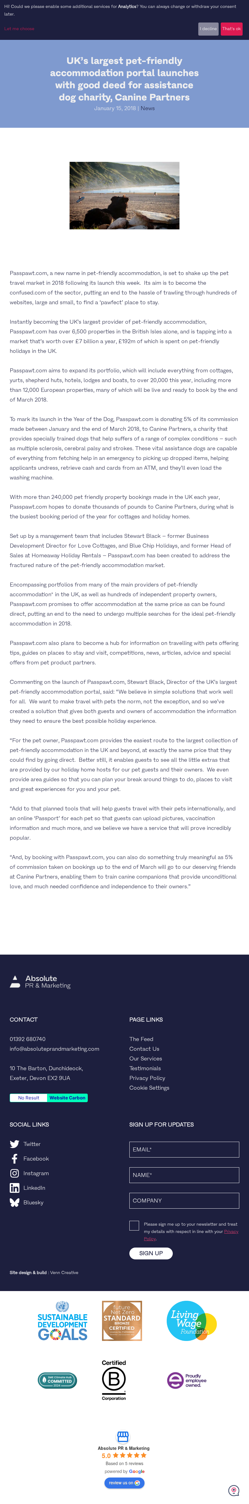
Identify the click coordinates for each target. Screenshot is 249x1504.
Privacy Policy (147, 1078)
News (148, 108)
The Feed (141, 1039)
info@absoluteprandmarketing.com (54, 1049)
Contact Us (144, 1049)
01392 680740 (28, 1039)
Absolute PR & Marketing (124, 1448)
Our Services (145, 1058)
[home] (40, 964)
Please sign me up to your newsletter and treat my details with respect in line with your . (191, 1231)
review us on (121, 1482)
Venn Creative (64, 1273)
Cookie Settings (149, 1087)
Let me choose (19, 29)
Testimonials (145, 1068)
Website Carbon (67, 1098)
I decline (208, 29)
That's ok (231, 29)
